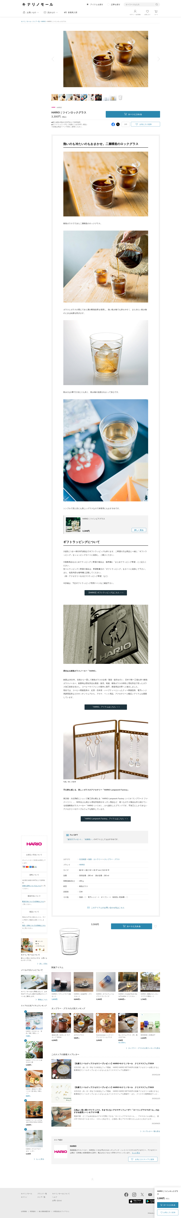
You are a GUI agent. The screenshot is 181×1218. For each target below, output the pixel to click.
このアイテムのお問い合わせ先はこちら (107, 908)
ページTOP (92, 1179)
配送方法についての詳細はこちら (33, 901)
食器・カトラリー (95, 859)
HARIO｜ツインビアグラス (93, 519)
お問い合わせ (57, 1200)
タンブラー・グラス (112, 859)
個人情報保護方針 (44, 1211)
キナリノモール (26, 21)
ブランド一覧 (42, 1194)
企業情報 (24, 1211)
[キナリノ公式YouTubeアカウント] (150, 1194)
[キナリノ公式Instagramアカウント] (134, 1194)
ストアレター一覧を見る (151, 1131)
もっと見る (40, 1159)
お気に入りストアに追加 (144, 1159)
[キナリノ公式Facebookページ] (126, 1194)
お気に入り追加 (169, 1212)
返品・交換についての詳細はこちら (34, 925)
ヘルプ (54, 1197)
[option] (105, 59)
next (156, 59)
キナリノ (24, 1197)
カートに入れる (169, 1205)
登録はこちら (42, 1000)
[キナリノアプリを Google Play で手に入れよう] (153, 1203)
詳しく (139, 530)
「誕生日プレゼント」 (74, 839)
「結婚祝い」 (88, 839)
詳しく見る (43, 964)
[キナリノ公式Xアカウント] (142, 1194)
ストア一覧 (36, 21)
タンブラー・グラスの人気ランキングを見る (144, 1048)
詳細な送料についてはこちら (31, 885)
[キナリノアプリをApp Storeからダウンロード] (136, 1203)
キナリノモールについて (61, 1194)
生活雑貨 (82, 859)
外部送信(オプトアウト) (61, 1211)
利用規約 (33, 1211)
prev (54, 59)
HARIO (43, 21)
